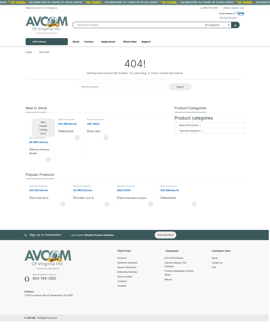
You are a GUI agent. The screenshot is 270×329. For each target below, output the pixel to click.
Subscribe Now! (165, 235)
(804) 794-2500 (210, 8)
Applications (108, 41)
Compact (122, 281)
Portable (122, 285)
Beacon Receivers (37, 138)
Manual (168, 279)
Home (29, 52)
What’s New (130, 41)
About (75, 41)
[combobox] (137, 25)
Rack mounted (125, 276)
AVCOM (31, 317)
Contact (88, 41)
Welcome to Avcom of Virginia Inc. (42, 8)
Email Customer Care (234, 8)
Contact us (217, 262)
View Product (47, 159)
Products (122, 258)
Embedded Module (127, 272)
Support (146, 41)
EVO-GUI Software (174, 258)
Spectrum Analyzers (190, 130)
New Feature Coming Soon (43, 128)
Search (180, 86)
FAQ (214, 267)
